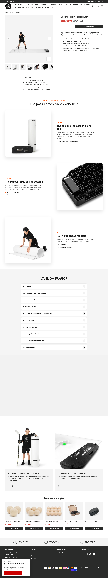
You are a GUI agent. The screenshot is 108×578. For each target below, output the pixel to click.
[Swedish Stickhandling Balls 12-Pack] (54, 511)
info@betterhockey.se (11, 557)
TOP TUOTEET (74, 5)
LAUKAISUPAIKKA (33, 5)
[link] (10, 486)
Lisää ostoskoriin (89, 26)
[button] (102, 6)
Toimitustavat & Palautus (37, 556)
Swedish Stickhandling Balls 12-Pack (53, 522)
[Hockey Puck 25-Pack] (94, 511)
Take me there (13, 573)
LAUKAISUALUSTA (19, 8)
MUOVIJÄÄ (54, 5)
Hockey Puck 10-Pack (71, 521)
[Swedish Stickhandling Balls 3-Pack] (14, 511)
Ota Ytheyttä (60, 556)
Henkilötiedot (34, 559)
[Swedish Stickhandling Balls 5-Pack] (34, 511)
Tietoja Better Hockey (62, 553)
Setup (32, 562)
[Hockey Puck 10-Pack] (74, 511)
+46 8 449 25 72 (9, 554)
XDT (25, 5)
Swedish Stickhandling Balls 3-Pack (13, 522)
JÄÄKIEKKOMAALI (44, 5)
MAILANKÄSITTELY (85, 5)
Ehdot (32, 553)
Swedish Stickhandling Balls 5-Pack (33, 522)
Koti (6, 12)
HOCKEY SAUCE (49, 8)
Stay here (25, 573)
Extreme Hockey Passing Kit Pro (14, 12)
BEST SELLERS (18, 5)
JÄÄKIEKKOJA (39, 8)
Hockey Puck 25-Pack (91, 521)
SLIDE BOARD (30, 8)
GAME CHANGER (63, 5)
